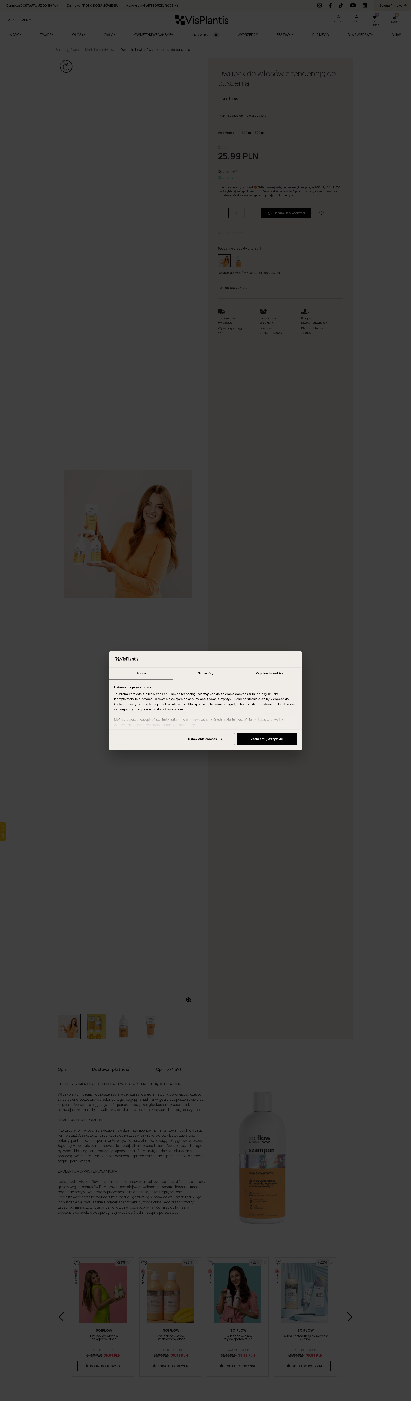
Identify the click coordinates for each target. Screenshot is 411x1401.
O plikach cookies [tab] (269, 673)
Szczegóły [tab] (205, 673)
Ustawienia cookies (202, 739)
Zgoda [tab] (141, 673)
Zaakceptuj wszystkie (267, 739)
